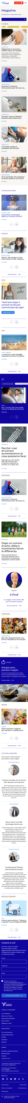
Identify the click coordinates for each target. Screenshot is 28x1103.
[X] (23, 1079)
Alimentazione (5, 613)
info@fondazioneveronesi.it (12, 1071)
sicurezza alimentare (13, 26)
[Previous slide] (11, 224)
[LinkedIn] (15, 1079)
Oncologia (4, 233)
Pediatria (4, 704)
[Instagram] (7, 1079)
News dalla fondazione (8, 896)
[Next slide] (16, 224)
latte (4, 26)
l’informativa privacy (15, 982)
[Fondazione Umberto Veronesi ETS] (5, 3)
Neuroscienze (5, 475)
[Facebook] (3, 1079)
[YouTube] (11, 1079)
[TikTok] (19, 1079)
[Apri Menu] (25, 3)
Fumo (3, 330)
